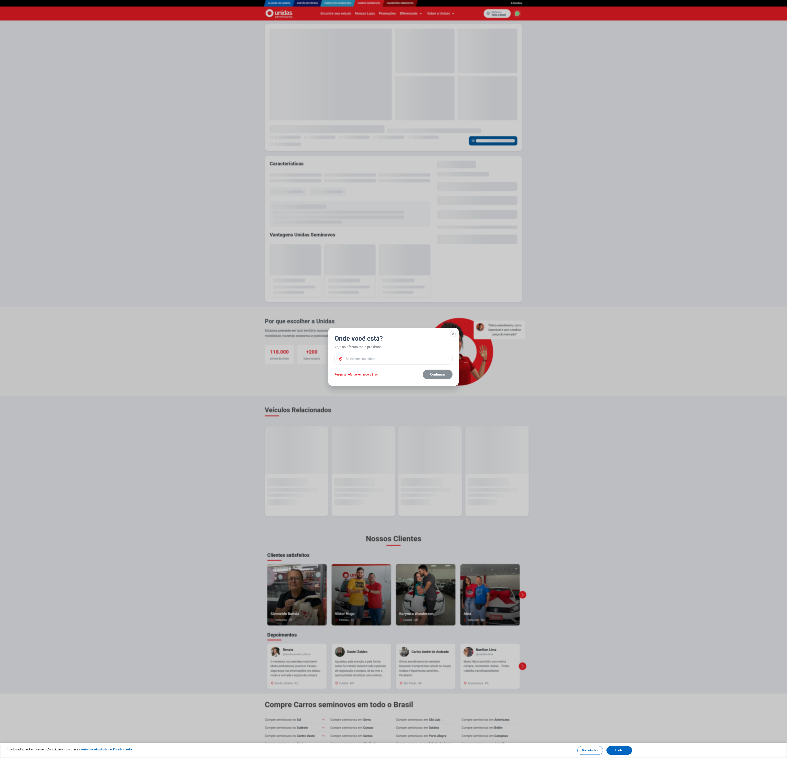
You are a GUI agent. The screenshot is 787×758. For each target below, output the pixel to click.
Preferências (590, 750)
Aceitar (619, 750)
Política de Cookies (121, 749)
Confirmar (437, 374)
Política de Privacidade (94, 749)
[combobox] (397, 359)
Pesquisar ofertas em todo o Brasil (356, 374)
